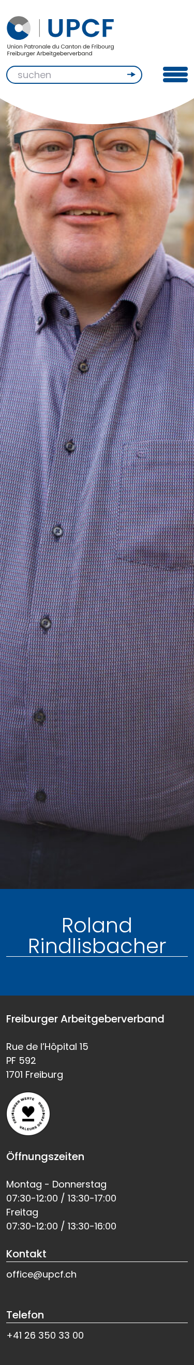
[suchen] (132, 74)
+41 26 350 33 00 (45, 1335)
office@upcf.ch (41, 1274)
